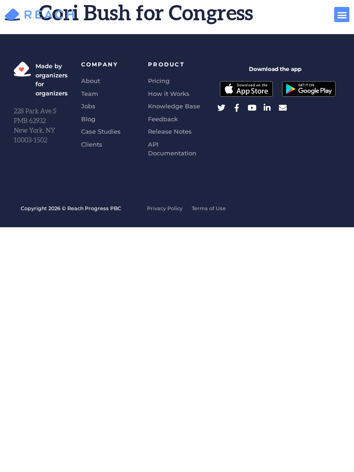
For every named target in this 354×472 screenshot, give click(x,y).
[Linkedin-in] (267, 107)
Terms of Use (209, 208)
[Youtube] (252, 107)
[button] (341, 14)
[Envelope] (283, 107)
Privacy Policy (165, 208)
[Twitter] (221, 107)
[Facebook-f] (236, 107)
